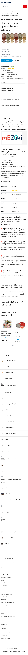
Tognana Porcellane (16, 199)
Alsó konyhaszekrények (11, 404)
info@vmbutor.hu (7, 564)
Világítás (7, 543)
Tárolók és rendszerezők (11, 433)
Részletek (3, 82)
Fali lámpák (8, 366)
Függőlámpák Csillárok (10, 360)
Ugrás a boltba (6, 60)
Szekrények (10, 506)
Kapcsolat (23, 651)
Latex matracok (9, 471)
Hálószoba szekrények (10, 410)
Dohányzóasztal (9, 451)
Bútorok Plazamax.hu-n (5, 638)
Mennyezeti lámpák (10, 372)
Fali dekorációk (9, 465)
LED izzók (8, 445)
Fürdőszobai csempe (10, 421)
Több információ (18, 56)
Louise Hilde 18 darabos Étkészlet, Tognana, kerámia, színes (20, 336)
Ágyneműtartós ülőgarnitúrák (14, 458)
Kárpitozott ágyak (9, 488)
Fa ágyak (7, 512)
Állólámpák (8, 392)
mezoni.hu (4, 171)
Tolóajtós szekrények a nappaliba (15, 479)
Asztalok (7, 439)
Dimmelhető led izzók (10, 526)
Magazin (19, 651)
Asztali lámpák (9, 378)
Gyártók (10, 651)
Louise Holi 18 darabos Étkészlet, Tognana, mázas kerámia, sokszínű (7, 334)
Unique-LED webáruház (5, 633)
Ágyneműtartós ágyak (12, 385)
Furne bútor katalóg (4, 635)
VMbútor (8, 2)
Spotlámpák (8, 415)
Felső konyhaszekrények (11, 398)
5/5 (8, 337)
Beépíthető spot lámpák (11, 532)
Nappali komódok (10, 427)
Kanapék (8, 493)
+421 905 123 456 (8, 558)
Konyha (13, 194)
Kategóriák (15, 651)
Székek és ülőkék (9, 538)
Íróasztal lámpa (11, 519)
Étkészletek (18, 194)
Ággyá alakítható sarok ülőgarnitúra (13, 499)
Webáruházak (5, 651)
